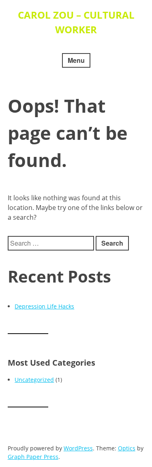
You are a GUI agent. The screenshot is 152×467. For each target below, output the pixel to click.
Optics (126, 448)
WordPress (78, 448)
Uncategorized (34, 379)
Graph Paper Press (33, 457)
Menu (76, 60)
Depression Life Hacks (44, 306)
